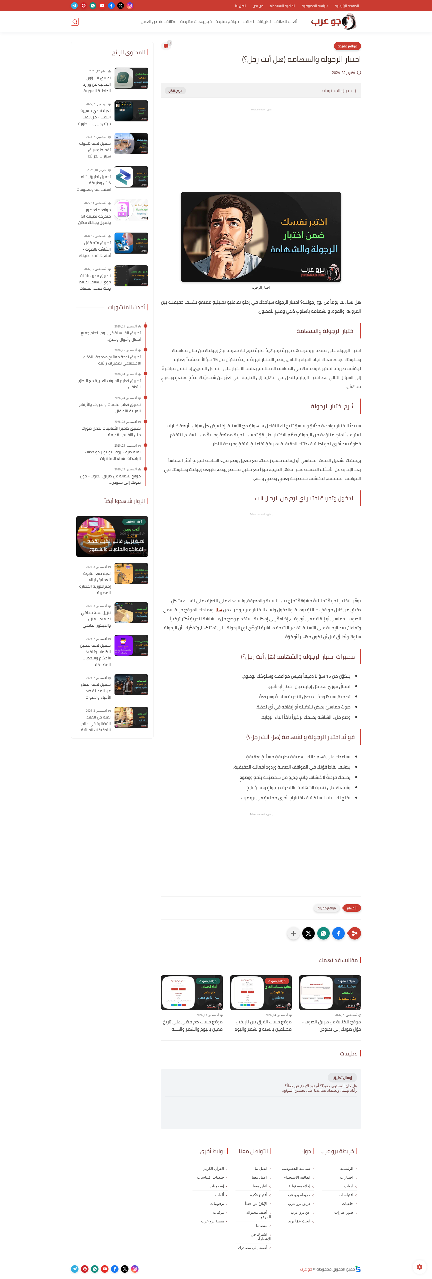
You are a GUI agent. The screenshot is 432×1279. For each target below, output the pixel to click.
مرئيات (218, 1212)
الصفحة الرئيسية (347, 6)
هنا (219, 610)
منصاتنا (261, 1226)
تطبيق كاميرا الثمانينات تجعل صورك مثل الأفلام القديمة (111, 431)
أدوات (348, 1186)
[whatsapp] (93, 5)
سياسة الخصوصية (315, 6)
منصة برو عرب (212, 1221)
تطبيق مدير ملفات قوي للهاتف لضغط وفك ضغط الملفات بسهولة (95, 282)
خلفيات (347, 1204)
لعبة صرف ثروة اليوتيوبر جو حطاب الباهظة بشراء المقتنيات (113, 455)
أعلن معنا (260, 1186)
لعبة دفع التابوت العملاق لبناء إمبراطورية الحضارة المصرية (95, 583)
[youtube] (102, 5)
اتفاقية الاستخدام (282, 6)
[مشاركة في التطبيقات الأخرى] (293, 933)
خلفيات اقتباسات (210, 1177)
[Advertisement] (261, 154)
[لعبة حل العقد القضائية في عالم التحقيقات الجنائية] (131, 717)
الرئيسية (346, 1169)
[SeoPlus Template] (358, 1268)
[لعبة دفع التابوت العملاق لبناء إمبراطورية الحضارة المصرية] (131, 573)
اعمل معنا (259, 1177)
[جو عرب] (333, 21)
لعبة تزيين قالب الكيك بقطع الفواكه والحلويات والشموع (115, 545)
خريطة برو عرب (298, 1195)
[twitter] (120, 5)
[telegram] (74, 5)
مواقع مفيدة (227, 22)
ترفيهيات (217, 1204)
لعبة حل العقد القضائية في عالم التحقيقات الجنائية (96, 724)
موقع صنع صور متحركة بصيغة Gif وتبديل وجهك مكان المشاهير (94, 216)
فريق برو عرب (299, 1204)
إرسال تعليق (342, 1077)
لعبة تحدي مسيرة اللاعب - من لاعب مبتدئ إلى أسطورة (94, 117)
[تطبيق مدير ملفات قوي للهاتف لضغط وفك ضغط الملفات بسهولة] (131, 276)
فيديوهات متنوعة (196, 22)
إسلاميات (217, 1186)
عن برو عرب (300, 1212)
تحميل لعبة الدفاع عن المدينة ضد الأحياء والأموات (96, 691)
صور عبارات (343, 1212)
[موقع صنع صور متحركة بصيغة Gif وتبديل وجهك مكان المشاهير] (131, 210)
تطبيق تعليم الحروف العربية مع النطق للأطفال (109, 384)
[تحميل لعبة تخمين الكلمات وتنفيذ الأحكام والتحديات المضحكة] (131, 645)
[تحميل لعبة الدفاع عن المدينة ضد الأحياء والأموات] (131, 684)
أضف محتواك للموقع (258, 1214)
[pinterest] (83, 5)
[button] (338, 933)
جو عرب (306, 1269)
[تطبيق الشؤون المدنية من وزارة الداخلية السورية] (131, 78)
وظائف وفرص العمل (158, 22)
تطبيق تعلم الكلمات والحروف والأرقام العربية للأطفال (110, 407)
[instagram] (129, 5)
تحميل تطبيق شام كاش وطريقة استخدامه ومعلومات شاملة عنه (93, 183)
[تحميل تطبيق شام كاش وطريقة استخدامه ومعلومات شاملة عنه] (131, 177)
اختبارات (346, 1177)
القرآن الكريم (213, 1169)
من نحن (258, 6)
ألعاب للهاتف (285, 22)
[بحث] (74, 22)
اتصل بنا (240, 6)
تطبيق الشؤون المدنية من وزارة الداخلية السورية (97, 84)
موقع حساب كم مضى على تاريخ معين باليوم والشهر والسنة (193, 1025)
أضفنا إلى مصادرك (252, 1248)
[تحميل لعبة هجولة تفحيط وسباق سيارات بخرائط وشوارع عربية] (131, 143)
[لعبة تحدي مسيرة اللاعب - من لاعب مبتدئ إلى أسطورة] (131, 111)
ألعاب (219, 1195)
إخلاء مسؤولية (299, 1186)
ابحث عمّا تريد (299, 1221)
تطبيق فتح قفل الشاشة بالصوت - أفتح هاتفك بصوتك (95, 249)
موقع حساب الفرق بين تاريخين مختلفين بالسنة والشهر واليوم (263, 1025)
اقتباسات (346, 1195)
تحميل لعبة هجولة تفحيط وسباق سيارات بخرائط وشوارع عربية (95, 150)
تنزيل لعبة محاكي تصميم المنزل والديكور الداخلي (96, 619)
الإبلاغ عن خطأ (256, 1204)
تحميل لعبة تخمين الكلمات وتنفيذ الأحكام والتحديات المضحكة (95, 655)
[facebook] (111, 5)
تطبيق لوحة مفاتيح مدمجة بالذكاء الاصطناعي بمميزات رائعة (112, 360)
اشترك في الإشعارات (261, 1236)
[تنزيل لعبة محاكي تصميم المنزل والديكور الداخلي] (131, 613)
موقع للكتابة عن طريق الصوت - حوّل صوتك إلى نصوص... (331, 1025)
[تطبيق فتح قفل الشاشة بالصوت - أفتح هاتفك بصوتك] (131, 243)
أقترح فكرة (258, 1195)
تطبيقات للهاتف (257, 22)
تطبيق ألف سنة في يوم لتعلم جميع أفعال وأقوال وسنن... (111, 336)
